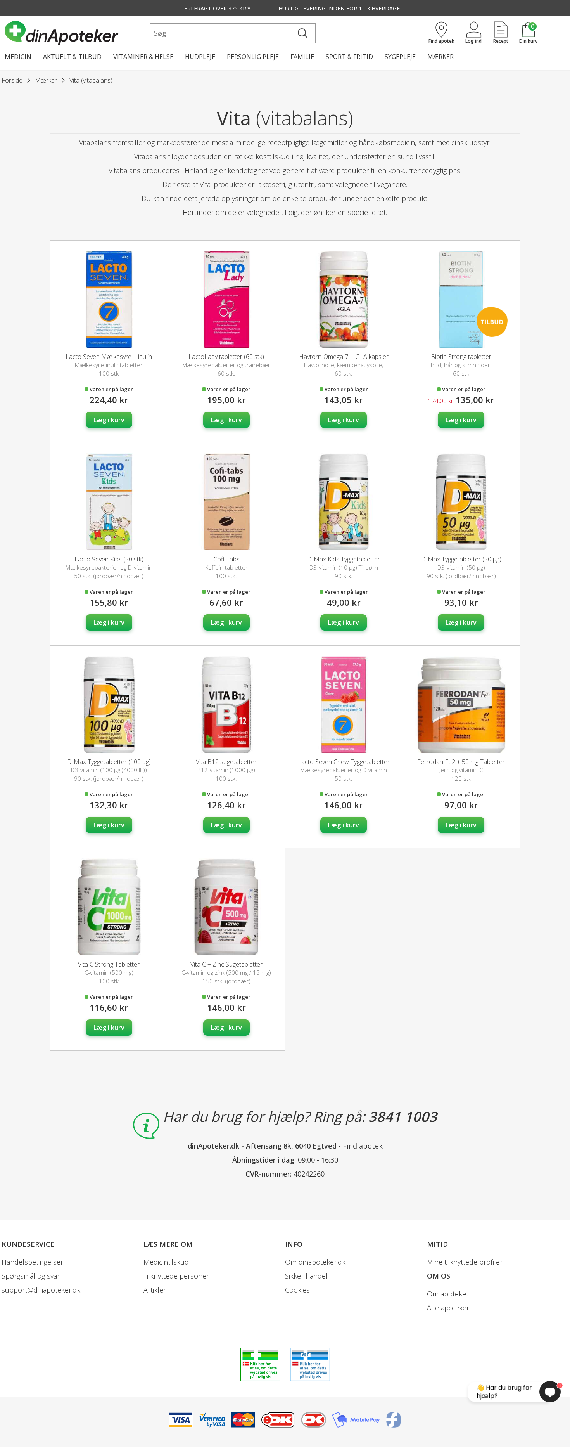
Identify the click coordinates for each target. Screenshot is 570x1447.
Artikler (154, 1290)
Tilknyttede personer (176, 1276)
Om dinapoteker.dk (315, 1262)
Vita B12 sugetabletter (226, 761)
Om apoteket (447, 1293)
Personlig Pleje (253, 56)
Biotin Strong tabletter (461, 356)
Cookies (297, 1290)
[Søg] (302, 33)
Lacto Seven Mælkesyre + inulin (109, 356)
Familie (302, 56)
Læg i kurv (108, 420)
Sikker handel (306, 1276)
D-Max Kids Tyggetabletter (343, 559)
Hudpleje (200, 56)
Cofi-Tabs (226, 559)
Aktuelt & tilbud (72, 56)
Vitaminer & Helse (143, 56)
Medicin (18, 56)
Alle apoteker (448, 1307)
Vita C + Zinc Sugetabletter (226, 964)
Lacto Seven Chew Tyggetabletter (344, 761)
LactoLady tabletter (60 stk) (226, 356)
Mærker (440, 56)
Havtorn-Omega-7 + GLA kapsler (344, 356)
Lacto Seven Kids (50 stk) (108, 559)
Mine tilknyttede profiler (465, 1262)
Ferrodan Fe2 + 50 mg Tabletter (461, 761)
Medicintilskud (166, 1262)
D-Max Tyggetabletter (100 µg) (109, 761)
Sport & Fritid (349, 56)
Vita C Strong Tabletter (109, 964)
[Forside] (76, 33)
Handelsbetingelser (32, 1262)
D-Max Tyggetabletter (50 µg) (461, 559)
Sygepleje (400, 56)
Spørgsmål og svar (31, 1276)
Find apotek (363, 1146)
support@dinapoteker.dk (41, 1290)
